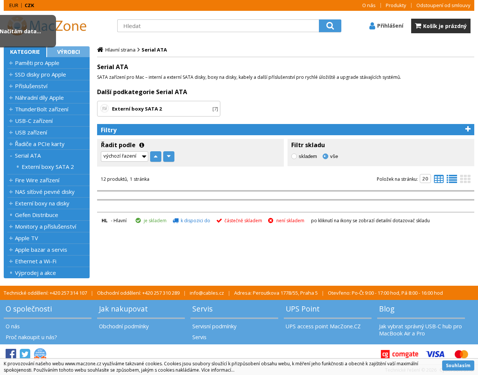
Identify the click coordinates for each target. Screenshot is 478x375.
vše (334, 156)
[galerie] (465, 181)
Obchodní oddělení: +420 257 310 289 (138, 292)
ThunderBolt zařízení (41, 109)
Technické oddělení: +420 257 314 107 (45, 292)
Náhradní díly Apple (39, 97)
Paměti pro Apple (37, 62)
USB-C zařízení (34, 120)
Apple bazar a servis (41, 249)
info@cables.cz (207, 292)
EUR (13, 5)
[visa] (435, 354)
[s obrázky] (452, 181)
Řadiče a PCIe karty (40, 144)
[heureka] (40, 354)
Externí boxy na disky (42, 203)
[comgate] (399, 354)
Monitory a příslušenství (45, 226)
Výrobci (68, 51)
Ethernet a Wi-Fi (35, 261)
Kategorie (25, 51)
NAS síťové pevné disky (45, 191)
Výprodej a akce (35, 272)
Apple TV (26, 238)
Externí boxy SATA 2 (48, 166)
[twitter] (25, 354)
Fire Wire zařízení (37, 180)
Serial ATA (28, 155)
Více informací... (218, 370)
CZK (29, 5)
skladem (308, 156)
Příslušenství (31, 86)
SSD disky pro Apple (40, 74)
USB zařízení (31, 132)
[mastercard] (461, 354)
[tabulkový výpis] (439, 181)
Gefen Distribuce (36, 215)
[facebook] (11, 354)
